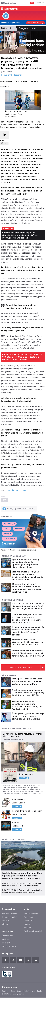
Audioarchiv (7, 939)
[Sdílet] (6, 143)
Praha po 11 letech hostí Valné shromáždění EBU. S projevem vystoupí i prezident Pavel (27, 681)
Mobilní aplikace (9, 946)
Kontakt (27, 927)
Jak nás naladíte (31, 913)
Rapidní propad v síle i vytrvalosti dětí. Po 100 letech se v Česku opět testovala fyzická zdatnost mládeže (22, 357)
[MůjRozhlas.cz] (4, 86)
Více (34, 28)
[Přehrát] (4, 135)
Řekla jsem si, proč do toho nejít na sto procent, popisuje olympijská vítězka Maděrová (28, 716)
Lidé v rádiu (29, 920)
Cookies (5, 991)
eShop (5, 924)
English (40, 991)
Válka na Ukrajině (9, 913)
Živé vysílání (8, 539)
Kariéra (27, 924)
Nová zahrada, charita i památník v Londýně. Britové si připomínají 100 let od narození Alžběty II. (28, 692)
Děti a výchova (9, 28)
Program (23, 28)
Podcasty (6, 943)
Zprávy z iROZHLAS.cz (13, 839)
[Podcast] (2, 143)
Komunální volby (9, 917)
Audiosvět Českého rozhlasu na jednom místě (19, 550)
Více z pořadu (9, 675)
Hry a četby (8, 524)
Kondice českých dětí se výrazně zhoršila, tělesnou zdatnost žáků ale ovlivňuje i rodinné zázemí (20, 235)
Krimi (6, 529)
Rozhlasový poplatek (33, 931)
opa (24, 490)
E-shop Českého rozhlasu (16, 728)
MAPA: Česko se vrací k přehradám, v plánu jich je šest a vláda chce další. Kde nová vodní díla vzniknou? (22, 876)
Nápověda (28, 917)
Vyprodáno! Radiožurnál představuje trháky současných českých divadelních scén (27, 642)
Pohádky (18, 529)
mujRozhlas (6, 517)
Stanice (5, 920)
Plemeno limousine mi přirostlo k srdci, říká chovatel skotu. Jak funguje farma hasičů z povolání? (28, 653)
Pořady (6, 534)
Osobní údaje (16, 991)
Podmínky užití (29, 991)
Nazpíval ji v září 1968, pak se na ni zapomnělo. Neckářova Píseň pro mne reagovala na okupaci (28, 606)
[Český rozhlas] (8, 3)
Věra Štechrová (14, 490)
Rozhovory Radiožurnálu (12, 75)
